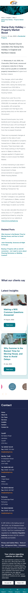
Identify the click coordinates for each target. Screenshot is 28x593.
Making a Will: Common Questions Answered (13, 312)
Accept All (8, 583)
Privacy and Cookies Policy (10, 543)
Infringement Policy (11, 545)
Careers (3, 424)
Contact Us (4, 427)
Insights (8, 17)
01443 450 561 (8, 488)
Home (3, 17)
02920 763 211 (8, 447)
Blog (14, 17)
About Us (4, 415)
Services (4, 420)
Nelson (3, 476)
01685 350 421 (8, 467)
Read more (9, 325)
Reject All (20, 583)
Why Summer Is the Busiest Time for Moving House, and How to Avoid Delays (13, 236)
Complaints (22, 545)
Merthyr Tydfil (5, 456)
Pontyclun (4, 497)
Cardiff (3, 433)
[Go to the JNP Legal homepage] (14, 3)
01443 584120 (8, 508)
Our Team (4, 417)
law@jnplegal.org (6, 452)
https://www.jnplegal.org (9, 221)
